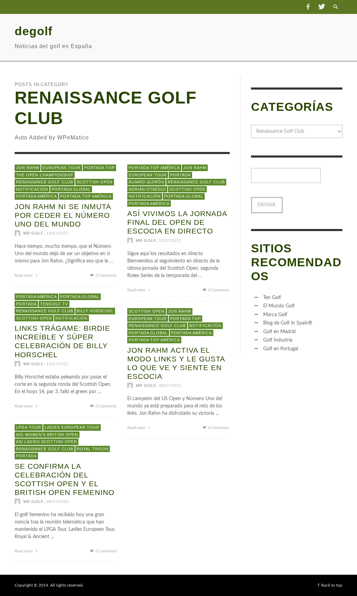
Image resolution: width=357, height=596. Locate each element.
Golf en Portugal (280, 348)
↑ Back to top (329, 585)
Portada (180, 175)
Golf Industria (278, 340)
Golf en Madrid (279, 331)
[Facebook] (307, 7)
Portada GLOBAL (71, 189)
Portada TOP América (86, 196)
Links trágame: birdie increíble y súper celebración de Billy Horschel (62, 341)
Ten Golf (272, 297)
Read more (24, 276)
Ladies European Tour (72, 427)
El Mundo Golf (279, 306)
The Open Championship (44, 175)
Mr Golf (33, 233)
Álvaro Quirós (146, 182)
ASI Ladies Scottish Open (46, 442)
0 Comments (105, 276)
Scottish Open (95, 182)
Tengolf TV (54, 304)
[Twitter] (321, 7)
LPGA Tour (28, 427)
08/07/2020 (57, 502)
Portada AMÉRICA (36, 196)
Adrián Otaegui (147, 189)
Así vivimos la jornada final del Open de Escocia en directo (177, 222)
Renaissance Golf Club (44, 182)
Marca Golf (275, 314)
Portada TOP (99, 168)
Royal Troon (92, 449)
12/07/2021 (57, 233)
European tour (62, 168)
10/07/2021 (57, 364)
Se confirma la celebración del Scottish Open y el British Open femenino (64, 479)
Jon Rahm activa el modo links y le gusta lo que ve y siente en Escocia (176, 363)
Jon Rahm (27, 168)
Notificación (32, 189)
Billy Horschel (95, 311)
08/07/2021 (170, 386)
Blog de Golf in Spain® (287, 323)
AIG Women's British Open (47, 435)
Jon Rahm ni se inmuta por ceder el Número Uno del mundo (63, 215)
